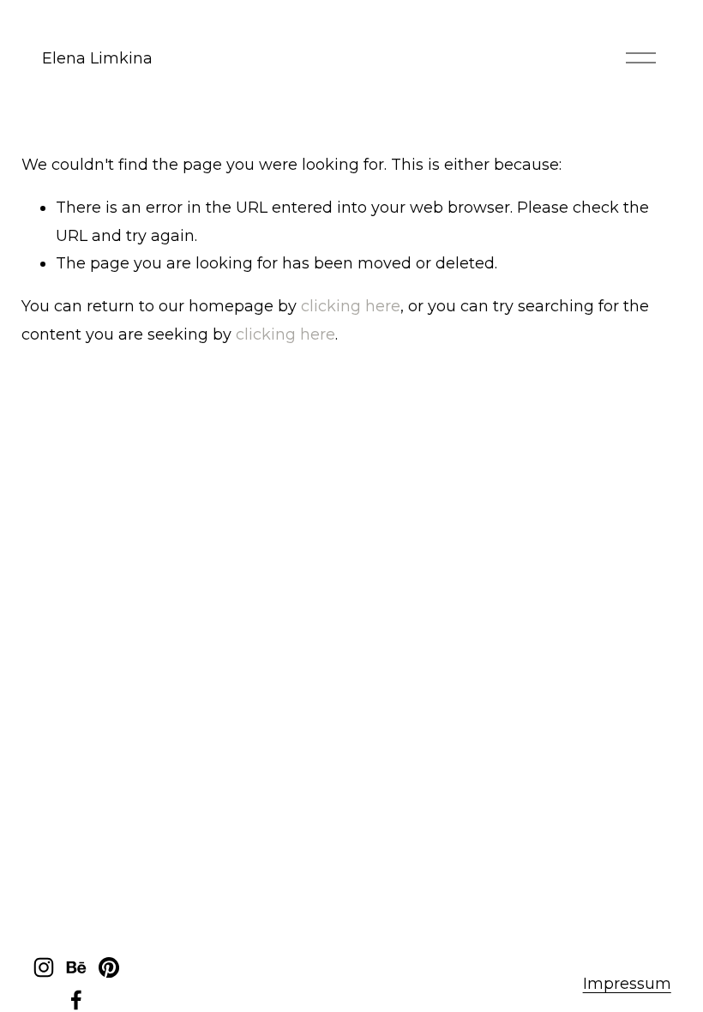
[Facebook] (76, 1000)
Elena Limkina (97, 58)
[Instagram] (43, 967)
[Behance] (76, 967)
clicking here (350, 306)
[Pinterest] (109, 967)
